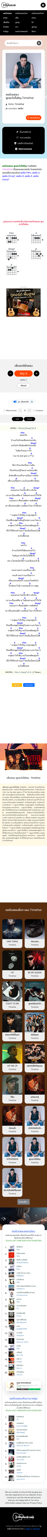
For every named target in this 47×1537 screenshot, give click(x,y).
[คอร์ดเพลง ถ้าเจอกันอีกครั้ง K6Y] (12, 1438)
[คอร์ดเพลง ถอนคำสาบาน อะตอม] (12, 1465)
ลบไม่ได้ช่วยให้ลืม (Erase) (26, 1292)
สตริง (5, 18)
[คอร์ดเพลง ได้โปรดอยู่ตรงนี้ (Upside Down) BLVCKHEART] (12, 1452)
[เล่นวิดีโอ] (23, 759)
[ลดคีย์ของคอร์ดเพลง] (10, 373)
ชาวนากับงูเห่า (22, 1305)
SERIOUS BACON (23, 1445)
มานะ (18, 1326)
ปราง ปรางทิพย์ (22, 1426)
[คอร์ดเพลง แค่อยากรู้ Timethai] (35, 1084)
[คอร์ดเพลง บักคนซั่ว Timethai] (12, 1115)
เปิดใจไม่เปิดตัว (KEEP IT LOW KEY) (34, 1129)
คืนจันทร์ (20, 1247)
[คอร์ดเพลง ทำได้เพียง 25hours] (12, 1374)
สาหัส (19, 1346)
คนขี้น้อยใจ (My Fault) (25, 1443)
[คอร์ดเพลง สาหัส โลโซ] (12, 1347)
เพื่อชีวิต (6, 22)
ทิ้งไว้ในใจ (20, 1365)
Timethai (19, 104)
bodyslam (20, 1335)
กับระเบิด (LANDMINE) (35, 942)
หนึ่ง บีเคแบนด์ (21, 1322)
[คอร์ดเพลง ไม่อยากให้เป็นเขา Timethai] (12, 1022)
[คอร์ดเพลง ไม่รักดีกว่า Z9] (12, 1418)
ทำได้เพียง (20, 1372)
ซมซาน (19, 1299)
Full (17, 419)
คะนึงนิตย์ (20, 1423)
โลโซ (18, 1249)
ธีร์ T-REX (20, 1355)
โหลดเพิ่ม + (23, 1201)
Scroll (29, 419)
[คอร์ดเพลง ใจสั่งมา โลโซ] (12, 1268)
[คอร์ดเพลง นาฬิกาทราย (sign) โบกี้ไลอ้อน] (12, 1274)
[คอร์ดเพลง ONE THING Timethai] (12, 929)
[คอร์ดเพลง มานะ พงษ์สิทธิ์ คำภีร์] (12, 1328)
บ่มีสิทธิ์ (19, 1352)
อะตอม (19, 1466)
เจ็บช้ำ (19, 1470)
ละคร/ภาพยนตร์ (21, 31)
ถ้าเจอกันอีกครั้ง (22, 1436)
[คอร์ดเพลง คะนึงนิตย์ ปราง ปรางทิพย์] (12, 1425)
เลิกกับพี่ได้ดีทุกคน (34, 1065)
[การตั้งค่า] (43, 5)
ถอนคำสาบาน (21, 1463)
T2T (12, 972)
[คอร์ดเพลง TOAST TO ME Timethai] (12, 991)
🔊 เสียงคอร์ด (23, 401)
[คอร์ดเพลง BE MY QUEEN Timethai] (35, 960)
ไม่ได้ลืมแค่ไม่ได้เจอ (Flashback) (28, 1476)
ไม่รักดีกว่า (20, 1416)
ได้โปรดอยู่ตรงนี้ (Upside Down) (29, 1450)
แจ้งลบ (28, 1528)
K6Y (18, 1439)
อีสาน (34, 31)
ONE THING (12, 941)
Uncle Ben (20, 1459)
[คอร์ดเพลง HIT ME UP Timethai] (12, 1053)
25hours (20, 1375)
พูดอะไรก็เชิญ (34, 1159)
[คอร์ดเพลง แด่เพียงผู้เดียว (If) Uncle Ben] (12, 1458)
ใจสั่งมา (19, 1266)
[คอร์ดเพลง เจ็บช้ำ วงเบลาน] (12, 1471)
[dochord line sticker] (23, 1385)
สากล (34, 18)
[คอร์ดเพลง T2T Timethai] (12, 960)
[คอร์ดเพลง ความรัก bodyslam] (12, 1334)
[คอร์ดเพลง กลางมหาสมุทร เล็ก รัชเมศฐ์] (12, 1431)
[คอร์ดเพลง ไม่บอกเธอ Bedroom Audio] (12, 1341)
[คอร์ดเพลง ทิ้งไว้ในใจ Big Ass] (12, 1367)
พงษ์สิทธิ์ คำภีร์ (22, 1329)
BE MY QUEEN (35, 972)
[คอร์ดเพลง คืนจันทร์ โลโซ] (12, 1248)
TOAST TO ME (12, 1003)
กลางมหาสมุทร (22, 1429)
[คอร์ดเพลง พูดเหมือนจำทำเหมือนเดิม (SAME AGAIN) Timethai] (35, 991)
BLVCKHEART (21, 1453)
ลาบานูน (19, 1361)
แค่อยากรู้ (35, 1097)
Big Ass (19, 1368)
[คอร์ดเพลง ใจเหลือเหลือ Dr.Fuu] (12, 1315)
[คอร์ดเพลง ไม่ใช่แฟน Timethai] (35, 1022)
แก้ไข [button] (18, 685)
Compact (39, 410)
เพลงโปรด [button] (29, 685)
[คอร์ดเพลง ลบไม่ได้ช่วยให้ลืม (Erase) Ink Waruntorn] (12, 1294)
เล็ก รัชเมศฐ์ (21, 1432)
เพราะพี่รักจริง (22, 1319)
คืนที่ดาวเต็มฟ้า (22, 1260)
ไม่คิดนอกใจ (21, 1253)
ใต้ (32, 22)
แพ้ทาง (19, 1359)
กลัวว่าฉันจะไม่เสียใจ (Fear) (26, 1286)
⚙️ (32, 401)
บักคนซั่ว (12, 1128)
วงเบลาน (19, 1472)
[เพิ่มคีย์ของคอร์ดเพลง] (36, 373)
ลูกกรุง (34, 27)
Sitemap (36, 1528)
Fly (18, 1308)
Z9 (17, 1419)
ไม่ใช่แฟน (35, 1034)
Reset (23, 385)
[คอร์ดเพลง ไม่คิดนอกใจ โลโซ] (12, 1255)
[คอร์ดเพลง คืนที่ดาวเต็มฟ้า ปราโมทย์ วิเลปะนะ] (12, 1261)
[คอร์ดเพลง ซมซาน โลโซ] (12, 1301)
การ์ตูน (5, 31)
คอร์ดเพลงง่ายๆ (21, 13)
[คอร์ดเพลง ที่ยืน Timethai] (12, 1084)
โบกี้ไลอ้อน (20, 1276)
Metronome (11, 410)
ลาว (16, 27)
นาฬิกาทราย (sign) (23, 1273)
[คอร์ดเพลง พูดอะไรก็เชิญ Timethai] (35, 1146)
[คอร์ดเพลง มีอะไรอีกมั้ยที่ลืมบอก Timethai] (12, 1177)
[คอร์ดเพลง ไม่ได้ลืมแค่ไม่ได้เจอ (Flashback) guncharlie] (12, 1478)
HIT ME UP (12, 1065)
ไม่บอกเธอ (20, 1339)
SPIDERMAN (12, 1159)
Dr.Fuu (19, 1316)
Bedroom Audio (22, 1342)
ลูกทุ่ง (17, 22)
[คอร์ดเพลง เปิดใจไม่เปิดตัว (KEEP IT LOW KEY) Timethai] (35, 1115)
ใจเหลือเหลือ (21, 1313)
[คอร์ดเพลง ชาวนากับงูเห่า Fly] (12, 1307)
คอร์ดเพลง (7, 13)
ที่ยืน (12, 1097)
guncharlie (21, 1479)
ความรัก (19, 1332)
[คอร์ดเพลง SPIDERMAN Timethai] (12, 1146)
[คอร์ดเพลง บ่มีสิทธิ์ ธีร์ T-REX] (12, 1354)
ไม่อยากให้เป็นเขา (12, 1034)
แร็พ (17, 18)
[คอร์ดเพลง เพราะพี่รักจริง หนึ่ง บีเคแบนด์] (12, 1321)
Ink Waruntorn (22, 1295)
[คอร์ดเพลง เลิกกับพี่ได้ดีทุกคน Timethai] (35, 1053)
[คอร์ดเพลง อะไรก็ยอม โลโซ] (12, 1281)
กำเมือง (6, 27)
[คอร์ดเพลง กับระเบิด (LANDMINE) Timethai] (35, 929)
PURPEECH (21, 1289)
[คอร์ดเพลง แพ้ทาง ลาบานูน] (12, 1360)
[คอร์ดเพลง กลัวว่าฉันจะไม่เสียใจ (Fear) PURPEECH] (12, 1288)
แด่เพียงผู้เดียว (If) (23, 1457)
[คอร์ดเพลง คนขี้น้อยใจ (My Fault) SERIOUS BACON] (12, 1444)
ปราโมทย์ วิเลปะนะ (22, 1262)
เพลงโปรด (35, 117)
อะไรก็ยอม (20, 1279)
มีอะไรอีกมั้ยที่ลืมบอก (12, 1190)
